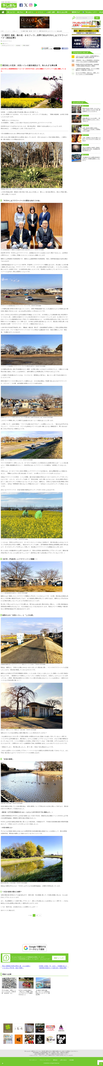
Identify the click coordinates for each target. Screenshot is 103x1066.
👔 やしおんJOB (62, 12)
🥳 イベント (39, 12)
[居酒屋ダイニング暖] (18, 1043)
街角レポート (16, 31)
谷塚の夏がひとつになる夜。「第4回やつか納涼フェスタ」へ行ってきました (91, 119)
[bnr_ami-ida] (61, 1032)
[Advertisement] (72, 4)
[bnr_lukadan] (18, 1032)
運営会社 (55, 1060)
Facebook (64, 48)
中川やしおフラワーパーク (8, 45)
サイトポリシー (33, 1060)
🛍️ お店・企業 (50, 12)
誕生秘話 (18, 45)
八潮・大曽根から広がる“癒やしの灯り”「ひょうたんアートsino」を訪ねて (91, 139)
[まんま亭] (61, 1043)
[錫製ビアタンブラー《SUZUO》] (34, 22)
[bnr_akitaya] (50, 1043)
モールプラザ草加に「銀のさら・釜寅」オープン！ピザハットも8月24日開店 (87, 73)
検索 (97, 17)
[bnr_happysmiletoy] (50, 1032)
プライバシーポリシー (45, 1060)
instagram (30, 5)
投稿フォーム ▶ (59, 958)
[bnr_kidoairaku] (40, 1043)
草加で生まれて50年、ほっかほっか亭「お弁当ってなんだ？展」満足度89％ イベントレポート (91, 110)
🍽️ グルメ (20, 12)
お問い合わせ (63, 1060)
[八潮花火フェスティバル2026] (86, 48)
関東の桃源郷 (26, 45)
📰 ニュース (11, 12)
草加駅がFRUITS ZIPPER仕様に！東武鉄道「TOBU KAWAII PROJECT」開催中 (87, 65)
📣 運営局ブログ (75, 12)
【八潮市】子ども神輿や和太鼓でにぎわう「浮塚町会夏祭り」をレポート (91, 158)
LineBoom (35, 5)
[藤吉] (29, 1043)
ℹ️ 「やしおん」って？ (90, 12)
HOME (3, 12)
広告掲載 (71, 1060)
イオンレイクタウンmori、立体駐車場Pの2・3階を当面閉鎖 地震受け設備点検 (88, 56)
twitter (26, 5)
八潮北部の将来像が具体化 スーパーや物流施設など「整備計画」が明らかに (87, 69)
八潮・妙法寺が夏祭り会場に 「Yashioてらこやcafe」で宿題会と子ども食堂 (91, 129)
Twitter (57, 48)
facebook (21, 5)
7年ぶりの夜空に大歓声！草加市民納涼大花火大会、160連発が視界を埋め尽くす (91, 149)
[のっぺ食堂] (29, 1032)
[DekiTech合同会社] (40, 1032)
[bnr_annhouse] (8, 1043)
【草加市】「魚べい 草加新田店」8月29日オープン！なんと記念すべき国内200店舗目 (87, 60)
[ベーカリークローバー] (8, 1032)
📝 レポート (29, 12)
